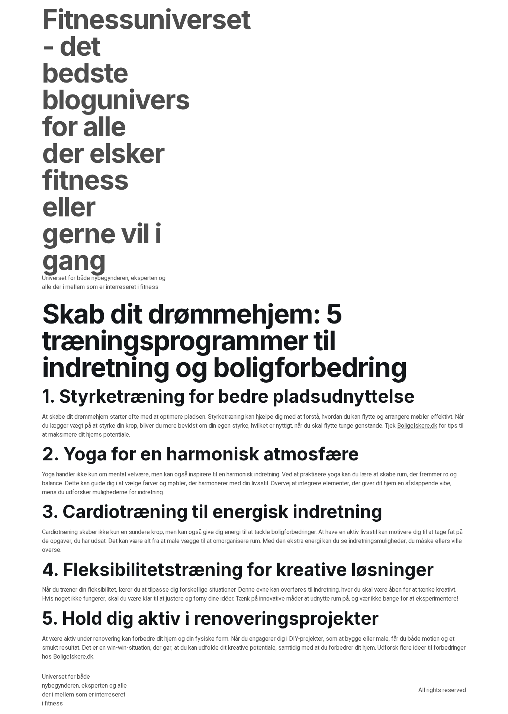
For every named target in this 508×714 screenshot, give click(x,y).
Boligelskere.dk (417, 425)
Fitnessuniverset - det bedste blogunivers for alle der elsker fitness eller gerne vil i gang (146, 139)
